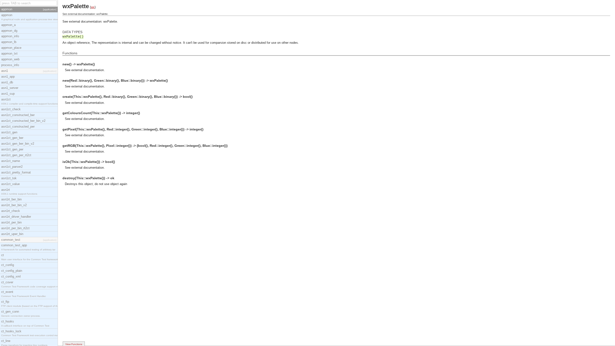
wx (93, 7)
